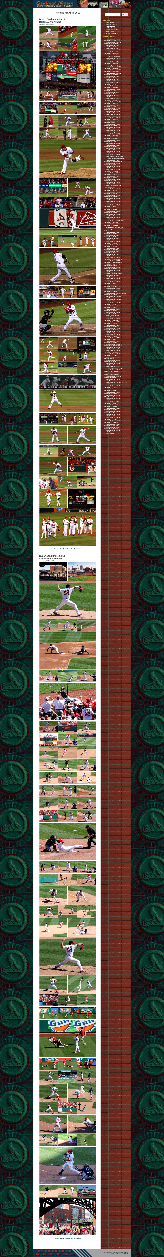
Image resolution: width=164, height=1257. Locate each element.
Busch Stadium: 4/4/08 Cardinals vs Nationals (112, 218)
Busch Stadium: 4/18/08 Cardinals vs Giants (112, 211)
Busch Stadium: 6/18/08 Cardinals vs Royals (112, 189)
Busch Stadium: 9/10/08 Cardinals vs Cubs (112, 164)
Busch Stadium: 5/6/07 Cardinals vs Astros (112, 276)
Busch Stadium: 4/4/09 (113, 154)
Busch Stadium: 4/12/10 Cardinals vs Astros (112, 99)
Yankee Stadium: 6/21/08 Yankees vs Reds (112, 186)
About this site (110, 22)
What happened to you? (113, 65)
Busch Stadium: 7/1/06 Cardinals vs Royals (112, 332)
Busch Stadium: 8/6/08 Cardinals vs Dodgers (112, 170)
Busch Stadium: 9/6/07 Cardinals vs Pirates (112, 232)
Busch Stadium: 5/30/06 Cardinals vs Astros (112, 341)
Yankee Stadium (111, 33)
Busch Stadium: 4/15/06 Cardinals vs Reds (112, 361)
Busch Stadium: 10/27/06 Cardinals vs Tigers (112, 290)
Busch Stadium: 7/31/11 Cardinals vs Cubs (112, 89)
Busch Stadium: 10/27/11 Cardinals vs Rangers (112, 70)
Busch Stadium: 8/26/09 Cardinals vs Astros (112, 115)
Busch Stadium (65, 549)
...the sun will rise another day (115, 158)
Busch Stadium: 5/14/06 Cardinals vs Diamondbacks (113, 345)
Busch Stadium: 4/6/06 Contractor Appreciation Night (113, 367)
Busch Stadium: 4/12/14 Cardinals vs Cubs (112, 39)
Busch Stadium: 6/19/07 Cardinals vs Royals (112, 268)
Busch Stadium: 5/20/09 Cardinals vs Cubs (112, 140)
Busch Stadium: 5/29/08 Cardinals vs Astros (112, 196)
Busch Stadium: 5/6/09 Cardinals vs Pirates (112, 145)
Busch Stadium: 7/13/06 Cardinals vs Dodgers (112, 329)
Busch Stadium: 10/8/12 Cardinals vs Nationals (112, 59)
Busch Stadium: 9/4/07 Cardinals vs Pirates (112, 236)
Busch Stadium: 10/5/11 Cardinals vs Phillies (112, 77)
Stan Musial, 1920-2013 (113, 56)
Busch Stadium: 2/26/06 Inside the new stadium (112, 370)
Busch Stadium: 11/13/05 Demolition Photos (112, 376)
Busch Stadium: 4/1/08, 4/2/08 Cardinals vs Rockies (114, 221)
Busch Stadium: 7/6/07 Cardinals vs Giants (112, 255)
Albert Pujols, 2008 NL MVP (114, 156)
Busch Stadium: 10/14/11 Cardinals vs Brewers (112, 73)
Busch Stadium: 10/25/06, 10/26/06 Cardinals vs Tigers (115, 293)
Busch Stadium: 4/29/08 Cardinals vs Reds (112, 205)
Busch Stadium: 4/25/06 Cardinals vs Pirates (112, 354)
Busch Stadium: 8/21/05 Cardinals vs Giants (112, 405)
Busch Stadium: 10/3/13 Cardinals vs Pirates (112, 46)
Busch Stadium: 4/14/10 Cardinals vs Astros (112, 96)
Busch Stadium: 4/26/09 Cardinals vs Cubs (112, 149)
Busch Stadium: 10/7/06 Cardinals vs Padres (112, 309)
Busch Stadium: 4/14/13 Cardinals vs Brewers (52, 557)
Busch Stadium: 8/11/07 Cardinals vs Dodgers (112, 248)
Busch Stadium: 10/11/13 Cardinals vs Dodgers (112, 43)
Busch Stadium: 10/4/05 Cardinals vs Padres (112, 386)
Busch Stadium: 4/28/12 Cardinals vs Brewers (112, 62)
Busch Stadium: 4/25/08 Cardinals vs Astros (112, 208)
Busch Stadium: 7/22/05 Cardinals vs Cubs (112, 415)
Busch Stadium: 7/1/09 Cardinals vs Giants (112, 125)
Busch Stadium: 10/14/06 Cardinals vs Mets (112, 303)
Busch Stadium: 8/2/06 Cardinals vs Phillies (112, 322)
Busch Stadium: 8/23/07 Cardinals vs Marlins (112, 242)
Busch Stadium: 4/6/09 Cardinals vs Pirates (112, 152)
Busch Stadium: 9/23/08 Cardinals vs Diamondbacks (113, 160)
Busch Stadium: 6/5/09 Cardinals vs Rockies (112, 134)
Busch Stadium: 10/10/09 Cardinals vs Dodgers (112, 102)
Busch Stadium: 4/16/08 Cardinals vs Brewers (112, 215)
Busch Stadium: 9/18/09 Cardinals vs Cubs (112, 105)
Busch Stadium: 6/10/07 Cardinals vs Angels (112, 271)
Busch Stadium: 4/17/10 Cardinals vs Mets (112, 93)
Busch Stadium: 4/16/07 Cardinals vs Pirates (112, 285)
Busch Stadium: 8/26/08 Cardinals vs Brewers (112, 167)
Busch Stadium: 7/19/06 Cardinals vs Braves (112, 325)
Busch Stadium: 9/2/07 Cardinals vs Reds (112, 239)
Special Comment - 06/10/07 (114, 273)
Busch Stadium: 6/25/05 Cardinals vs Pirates (112, 418)
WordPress (124, 1252)
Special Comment (111, 29)
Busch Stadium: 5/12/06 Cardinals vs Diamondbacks (113, 348)
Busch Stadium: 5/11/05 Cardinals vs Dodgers (112, 428)
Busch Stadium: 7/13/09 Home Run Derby (112, 121)
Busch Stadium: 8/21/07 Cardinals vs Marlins (112, 245)
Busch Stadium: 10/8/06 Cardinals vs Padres (112, 306)
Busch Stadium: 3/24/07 (113, 288)
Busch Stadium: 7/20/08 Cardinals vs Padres (112, 173)
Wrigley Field (110, 31)
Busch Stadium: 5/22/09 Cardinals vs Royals (112, 137)
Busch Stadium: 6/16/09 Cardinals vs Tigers (112, 131)
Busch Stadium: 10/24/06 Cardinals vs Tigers (112, 297)
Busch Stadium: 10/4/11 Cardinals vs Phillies (112, 80)
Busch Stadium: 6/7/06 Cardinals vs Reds (112, 338)
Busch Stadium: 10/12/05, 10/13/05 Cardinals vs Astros (115, 383)
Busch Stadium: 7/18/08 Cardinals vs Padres (112, 176)
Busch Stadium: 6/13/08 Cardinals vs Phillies (112, 192)
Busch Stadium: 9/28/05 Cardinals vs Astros (112, 392)
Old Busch (109, 28)
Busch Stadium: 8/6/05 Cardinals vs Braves (112, 408)
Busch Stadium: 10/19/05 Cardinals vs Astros (112, 380)
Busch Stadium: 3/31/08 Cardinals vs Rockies (112, 224)
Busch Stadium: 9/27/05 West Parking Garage (112, 396)
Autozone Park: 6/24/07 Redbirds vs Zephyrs (112, 264)
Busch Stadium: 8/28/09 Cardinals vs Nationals (112, 112)
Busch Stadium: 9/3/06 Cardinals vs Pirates (112, 313)
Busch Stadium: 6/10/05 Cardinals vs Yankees (112, 421)
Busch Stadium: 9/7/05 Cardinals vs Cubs (112, 402)
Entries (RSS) (110, 1253)
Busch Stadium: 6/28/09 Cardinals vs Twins (112, 128)
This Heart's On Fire (112, 55)
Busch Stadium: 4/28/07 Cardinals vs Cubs (112, 279)
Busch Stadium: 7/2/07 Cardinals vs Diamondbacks (113, 261)
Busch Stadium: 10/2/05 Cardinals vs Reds (112, 389)
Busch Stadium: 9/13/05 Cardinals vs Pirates (112, 399)
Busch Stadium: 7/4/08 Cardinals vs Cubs (112, 183)
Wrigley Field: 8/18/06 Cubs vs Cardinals (111, 316)
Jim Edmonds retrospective (114, 227)
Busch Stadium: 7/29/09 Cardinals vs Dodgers (112, 118)
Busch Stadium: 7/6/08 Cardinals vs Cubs (112, 180)
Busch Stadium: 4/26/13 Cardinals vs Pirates (52, 20)
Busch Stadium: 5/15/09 (113, 143)
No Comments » (76, 549)
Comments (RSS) (122, 1253)
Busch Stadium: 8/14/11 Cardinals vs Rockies (112, 86)
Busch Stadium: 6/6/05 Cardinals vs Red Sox (112, 424)
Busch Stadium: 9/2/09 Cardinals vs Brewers (112, 109)
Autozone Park (110, 24)
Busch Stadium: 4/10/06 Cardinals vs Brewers (112, 364)
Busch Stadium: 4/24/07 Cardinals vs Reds (112, 282)
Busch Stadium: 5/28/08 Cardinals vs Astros (112, 199)
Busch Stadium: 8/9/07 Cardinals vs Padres (112, 252)
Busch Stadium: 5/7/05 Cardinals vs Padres (112, 431)
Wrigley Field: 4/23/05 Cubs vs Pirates (111, 357)
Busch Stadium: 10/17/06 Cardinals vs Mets (112, 300)
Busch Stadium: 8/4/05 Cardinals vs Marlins (112, 412)
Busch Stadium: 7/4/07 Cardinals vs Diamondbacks (113, 258)
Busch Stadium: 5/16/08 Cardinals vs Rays (112, 202)
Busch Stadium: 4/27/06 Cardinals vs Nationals (112, 351)
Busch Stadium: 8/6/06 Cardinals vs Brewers (112, 319)
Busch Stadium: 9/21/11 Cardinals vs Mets (112, 83)
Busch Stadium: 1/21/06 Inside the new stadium (112, 373)
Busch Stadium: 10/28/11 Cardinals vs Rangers (112, 67)
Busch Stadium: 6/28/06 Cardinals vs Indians (112, 335)
